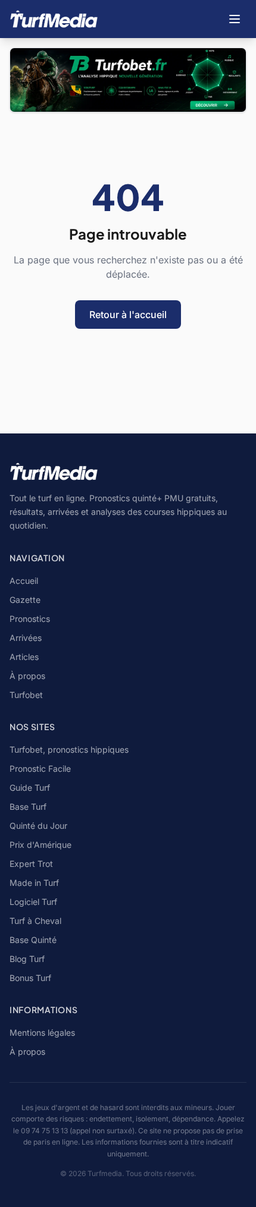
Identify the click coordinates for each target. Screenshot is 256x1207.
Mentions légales (42, 1032)
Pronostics (30, 619)
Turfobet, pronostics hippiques (69, 749)
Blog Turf (27, 959)
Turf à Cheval (35, 921)
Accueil (24, 581)
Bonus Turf (30, 978)
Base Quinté (33, 940)
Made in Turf (34, 883)
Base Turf (28, 806)
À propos (27, 676)
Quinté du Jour (38, 826)
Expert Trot (31, 864)
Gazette (25, 600)
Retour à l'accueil (128, 314)
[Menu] (234, 19)
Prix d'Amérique (40, 845)
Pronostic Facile (40, 768)
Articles (24, 657)
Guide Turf (30, 787)
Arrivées (26, 638)
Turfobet (26, 695)
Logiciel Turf (33, 902)
